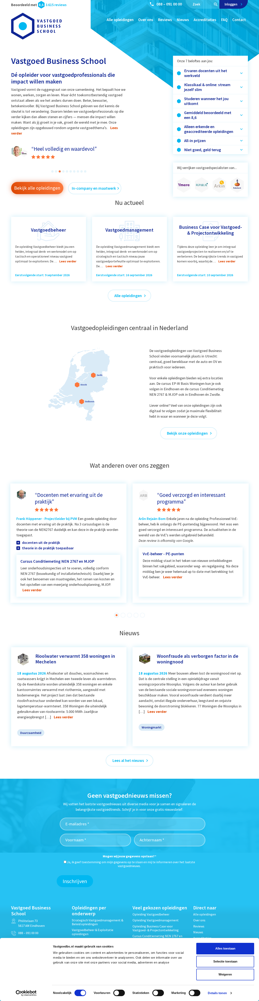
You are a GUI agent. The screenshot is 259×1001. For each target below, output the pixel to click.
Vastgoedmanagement (129, 230)
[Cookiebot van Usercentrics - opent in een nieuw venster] (26, 993)
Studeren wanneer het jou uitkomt (206, 101)
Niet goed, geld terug (202, 149)
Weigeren (225, 974)
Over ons (145, 19)
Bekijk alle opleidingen (37, 188)
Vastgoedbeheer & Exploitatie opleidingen (92, 932)
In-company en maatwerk (94, 188)
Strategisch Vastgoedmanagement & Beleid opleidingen (97, 922)
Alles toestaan (225, 948)
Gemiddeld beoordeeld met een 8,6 (207, 115)
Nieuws (183, 19)
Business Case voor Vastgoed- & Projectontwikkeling (210, 230)
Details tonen (217, 993)
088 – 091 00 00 (169, 3)
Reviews (165, 19)
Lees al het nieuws (128, 760)
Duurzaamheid (30, 733)
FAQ (224, 19)
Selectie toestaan (225, 961)
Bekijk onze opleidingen (188, 433)
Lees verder (67, 261)
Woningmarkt (151, 727)
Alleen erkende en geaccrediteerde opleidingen (208, 129)
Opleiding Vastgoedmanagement (156, 920)
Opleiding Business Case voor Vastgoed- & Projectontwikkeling (156, 928)
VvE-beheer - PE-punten (163, 553)
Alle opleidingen (120, 19)
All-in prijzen (195, 140)
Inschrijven (75, 881)
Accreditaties (205, 19)
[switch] (119, 993)
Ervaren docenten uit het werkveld (205, 73)
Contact (239, 19)
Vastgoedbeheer (48, 230)
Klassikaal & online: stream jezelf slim (207, 87)
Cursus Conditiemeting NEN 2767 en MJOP (57, 561)
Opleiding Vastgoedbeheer (151, 914)
